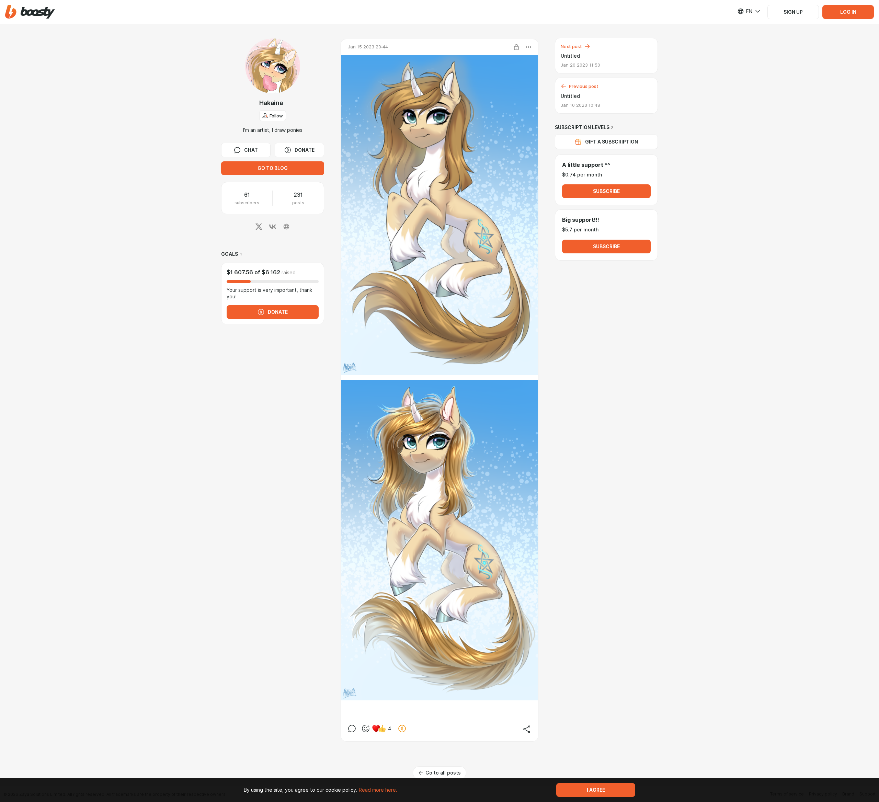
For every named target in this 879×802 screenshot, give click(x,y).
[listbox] (744, 11)
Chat (251, 150)
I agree (596, 790)
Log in (848, 12)
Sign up (793, 12)
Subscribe (606, 191)
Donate (305, 150)
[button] (30, 12)
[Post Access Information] (516, 47)
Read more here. (378, 790)
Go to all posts (443, 773)
